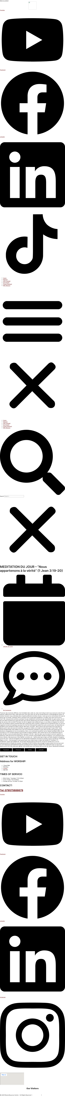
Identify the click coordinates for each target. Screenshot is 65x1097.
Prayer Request (7, 284)
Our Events (6, 282)
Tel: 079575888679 (11, 790)
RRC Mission (6, 285)
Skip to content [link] (4, 1)
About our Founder (47, 1095)
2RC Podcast (6, 281)
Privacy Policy (37, 1095)
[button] (32, 353)
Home (4, 278)
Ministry (5, 279)
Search (2, 496)
